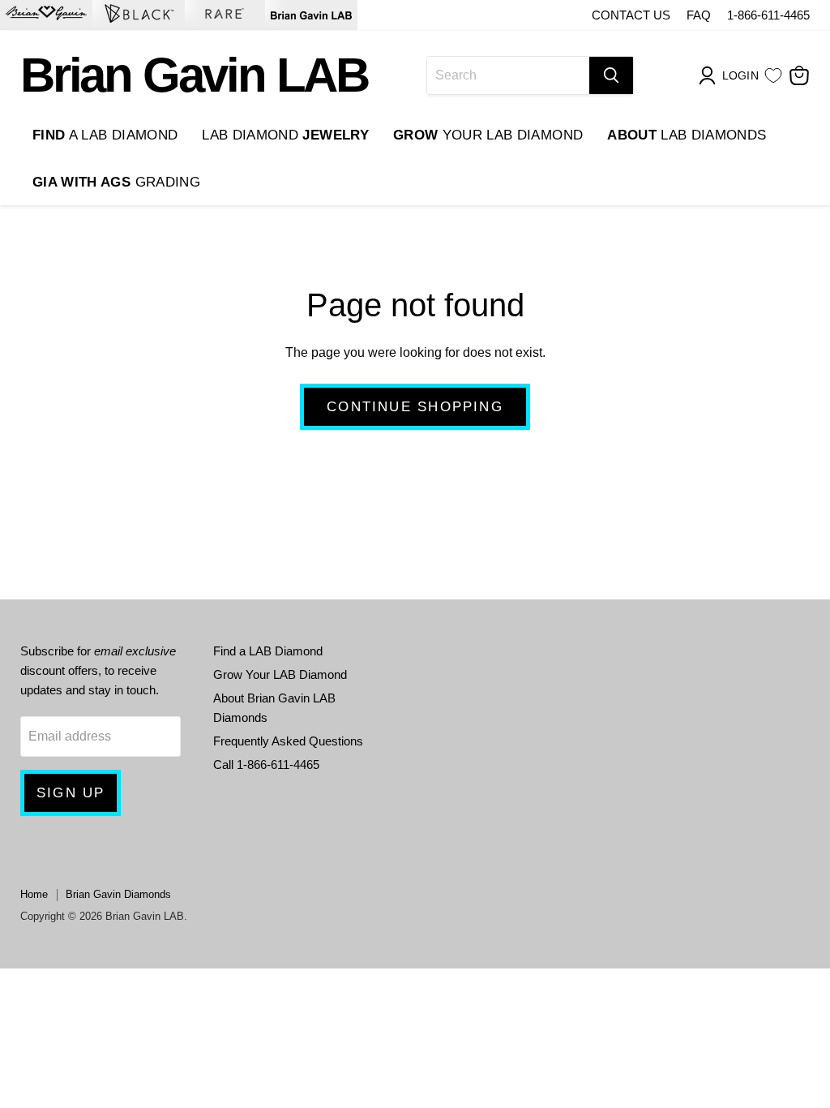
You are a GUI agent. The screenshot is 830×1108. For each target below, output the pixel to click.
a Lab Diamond (105, 135)
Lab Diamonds (686, 135)
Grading (116, 182)
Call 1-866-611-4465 (266, 764)
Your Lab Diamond (488, 135)
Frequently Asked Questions (288, 741)
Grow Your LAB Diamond (280, 674)
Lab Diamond (285, 135)
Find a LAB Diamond (268, 651)
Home (34, 894)
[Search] (611, 75)
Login (740, 75)
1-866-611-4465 (768, 15)
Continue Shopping (415, 406)
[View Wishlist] (773, 75)
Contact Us (631, 15)
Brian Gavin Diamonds (118, 894)
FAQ (699, 15)
